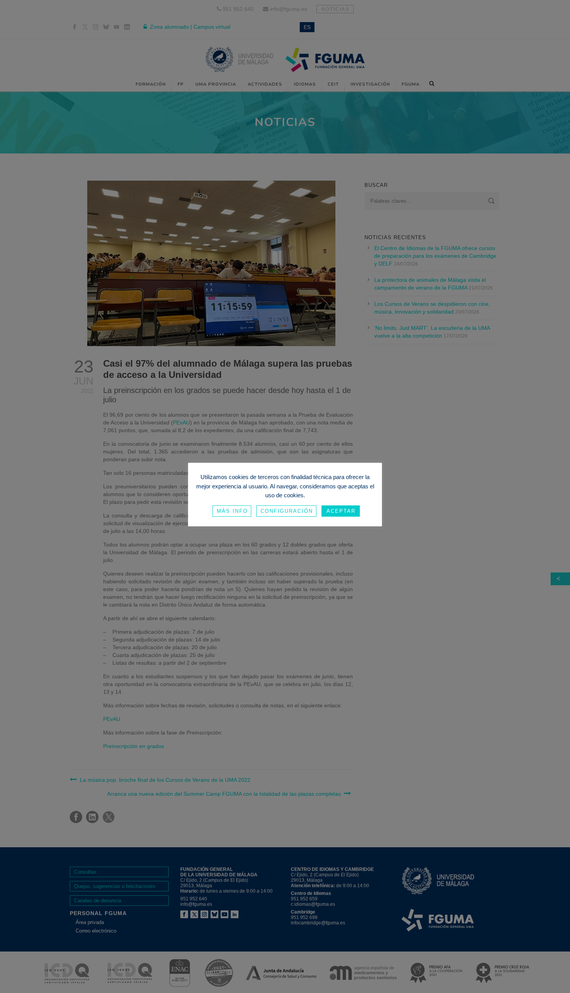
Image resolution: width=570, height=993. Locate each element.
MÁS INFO (232, 511)
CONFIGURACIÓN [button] (287, 511)
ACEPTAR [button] (341, 511)
